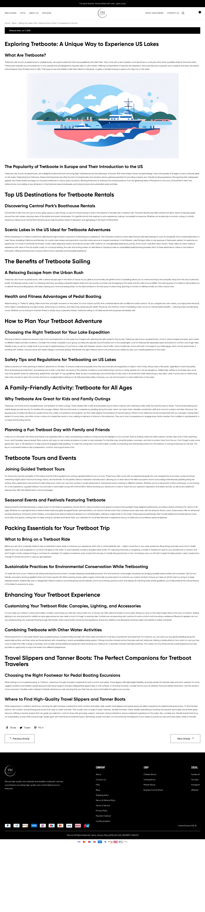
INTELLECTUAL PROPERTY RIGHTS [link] (123, 835)
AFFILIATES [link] (46, 13)
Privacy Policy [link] (101, 811)
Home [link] (7, 23)
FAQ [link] (98, 785)
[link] (102, 13)
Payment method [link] (103, 816)
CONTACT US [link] (173, 13)
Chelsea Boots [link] (150, 774)
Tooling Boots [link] (149, 779)
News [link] (14, 23)
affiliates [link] (194, 790)
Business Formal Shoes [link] (153, 790)
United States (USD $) (187, 825)
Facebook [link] (195, 774)
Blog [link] (98, 790)
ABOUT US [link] (33, 13)
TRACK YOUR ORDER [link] (154, 13)
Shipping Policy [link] (102, 795)
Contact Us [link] (101, 779)
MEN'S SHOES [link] (10, 13)
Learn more (121, 3)
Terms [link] (93, 835)
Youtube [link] (194, 779)
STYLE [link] (22, 13)
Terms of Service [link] (103, 805)
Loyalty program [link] (103, 821)
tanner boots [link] (38, 686)
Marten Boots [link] (149, 785)
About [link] (98, 774)
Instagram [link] (195, 785)
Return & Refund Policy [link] (105, 800)
